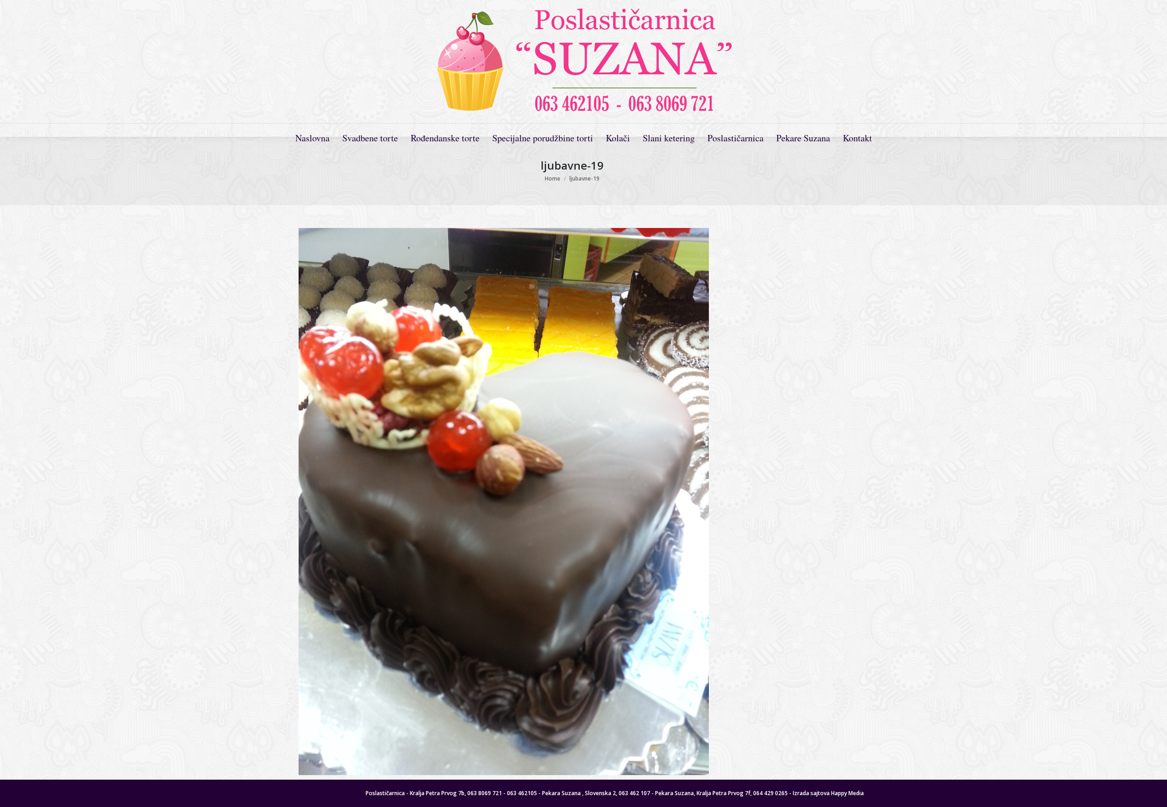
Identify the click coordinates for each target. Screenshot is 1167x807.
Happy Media (847, 793)
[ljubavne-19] (572, 501)
